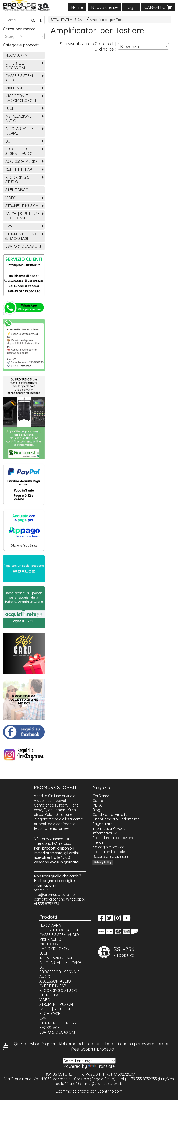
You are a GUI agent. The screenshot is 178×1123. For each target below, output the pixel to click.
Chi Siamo (100, 796)
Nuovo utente (104, 7)
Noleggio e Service (108, 847)
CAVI (9, 226)
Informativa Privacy (108, 828)
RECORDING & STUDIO (17, 179)
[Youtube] (126, 919)
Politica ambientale (108, 851)
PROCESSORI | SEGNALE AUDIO (19, 151)
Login (131, 7)
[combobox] (143, 46)
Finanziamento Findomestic (116, 819)
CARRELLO (155, 7)
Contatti (99, 800)
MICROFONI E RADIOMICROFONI (20, 98)
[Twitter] (109, 919)
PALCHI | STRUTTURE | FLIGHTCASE (23, 215)
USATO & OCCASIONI (23, 246)
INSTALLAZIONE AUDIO (18, 118)
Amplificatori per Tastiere (109, 20)
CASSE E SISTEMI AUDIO (19, 77)
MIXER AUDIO (16, 88)
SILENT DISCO (17, 189)
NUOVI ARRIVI (16, 55)
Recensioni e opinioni (110, 856)
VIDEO (10, 197)
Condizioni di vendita (110, 814)
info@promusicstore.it (53, 894)
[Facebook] (101, 919)
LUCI (9, 108)
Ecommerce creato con (89, 1091)
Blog (96, 809)
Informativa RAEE (107, 833)
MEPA (97, 805)
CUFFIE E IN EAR (18, 169)
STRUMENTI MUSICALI (67, 20)
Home (77, 7)
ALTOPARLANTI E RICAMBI (19, 130)
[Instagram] (117, 919)
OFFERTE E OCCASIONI (15, 65)
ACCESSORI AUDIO (21, 161)
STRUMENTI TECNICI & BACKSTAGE (21, 236)
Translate (106, 1066)
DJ (7, 141)
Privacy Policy (102, 862)
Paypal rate (102, 823)
